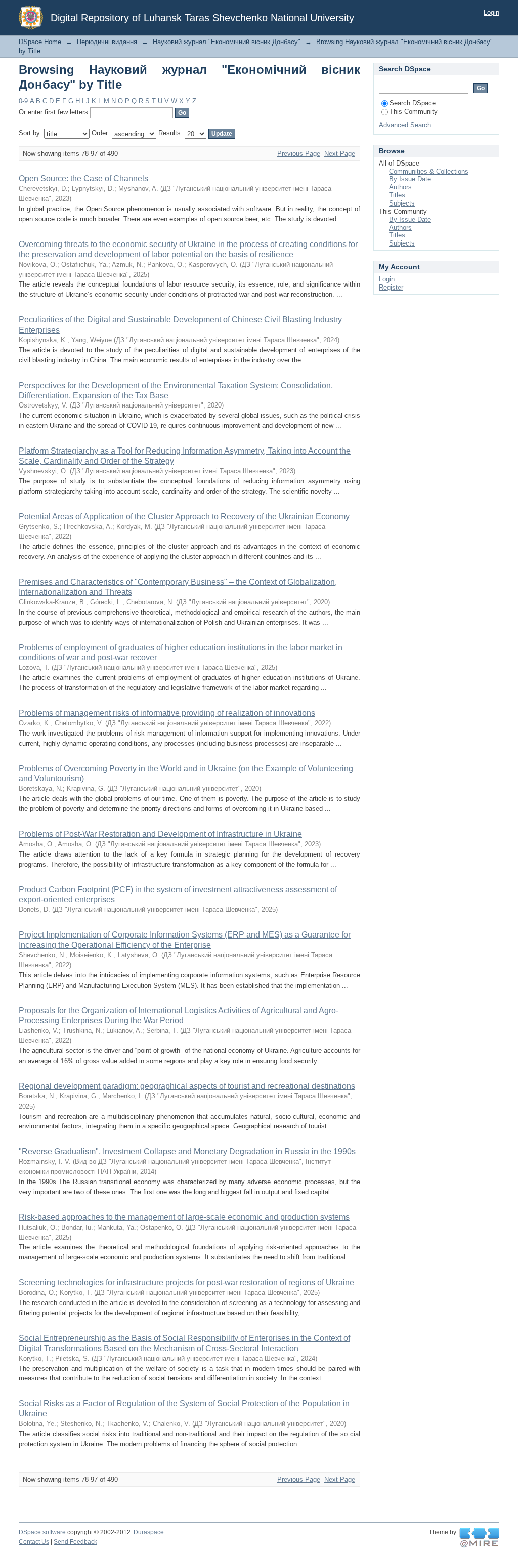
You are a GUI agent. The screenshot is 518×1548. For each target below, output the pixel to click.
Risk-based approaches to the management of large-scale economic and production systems (184, 1217)
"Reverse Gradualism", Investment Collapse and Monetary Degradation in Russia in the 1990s (187, 1151)
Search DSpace (413, 103)
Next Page (339, 153)
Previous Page (298, 153)
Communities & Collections (428, 171)
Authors (400, 187)
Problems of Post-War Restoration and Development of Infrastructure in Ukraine (160, 834)
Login (491, 12)
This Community (414, 111)
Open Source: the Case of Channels (83, 178)
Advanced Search (405, 125)
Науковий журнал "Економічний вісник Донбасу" (226, 42)
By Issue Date (410, 179)
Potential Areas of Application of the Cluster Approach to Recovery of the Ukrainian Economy (184, 516)
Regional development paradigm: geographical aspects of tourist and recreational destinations (187, 1086)
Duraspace (149, 1532)
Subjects (402, 203)
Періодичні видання (107, 42)
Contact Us (34, 1541)
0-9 (23, 101)
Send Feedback (75, 1541)
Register (391, 287)
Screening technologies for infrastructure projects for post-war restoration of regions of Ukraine (186, 1282)
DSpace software (42, 1532)
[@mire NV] (479, 1537)
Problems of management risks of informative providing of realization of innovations (167, 713)
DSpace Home (40, 42)
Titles (397, 195)
